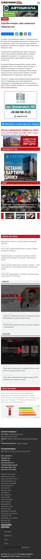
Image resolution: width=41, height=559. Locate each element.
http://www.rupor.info (9, 87)
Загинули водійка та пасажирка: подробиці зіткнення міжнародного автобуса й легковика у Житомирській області (18, 258)
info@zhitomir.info (16, 434)
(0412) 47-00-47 (11, 451)
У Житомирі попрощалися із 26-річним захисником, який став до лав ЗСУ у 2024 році (19, 275)
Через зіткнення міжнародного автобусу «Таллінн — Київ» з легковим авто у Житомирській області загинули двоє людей (20, 267)
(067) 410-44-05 (11, 436)
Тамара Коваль (22, 443)
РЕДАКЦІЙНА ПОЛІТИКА (6, 526)
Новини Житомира (9, 236)
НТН (10, 47)
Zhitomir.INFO (12, 554)
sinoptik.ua (25, 547)
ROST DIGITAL (25, 556)
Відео (4, 183)
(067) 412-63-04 (24, 451)
